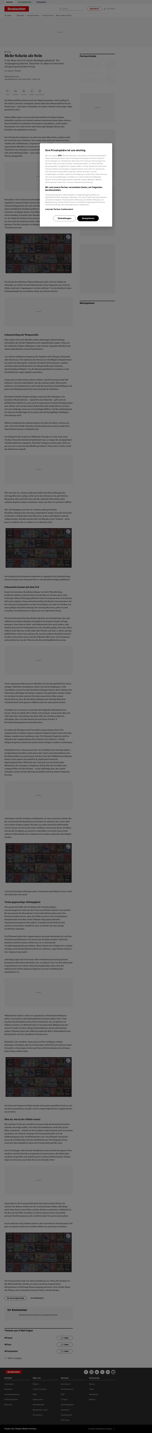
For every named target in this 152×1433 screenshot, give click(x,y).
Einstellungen (64, 218)
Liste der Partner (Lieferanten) (59, 209)
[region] (76, 184)
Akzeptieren (88, 218)
